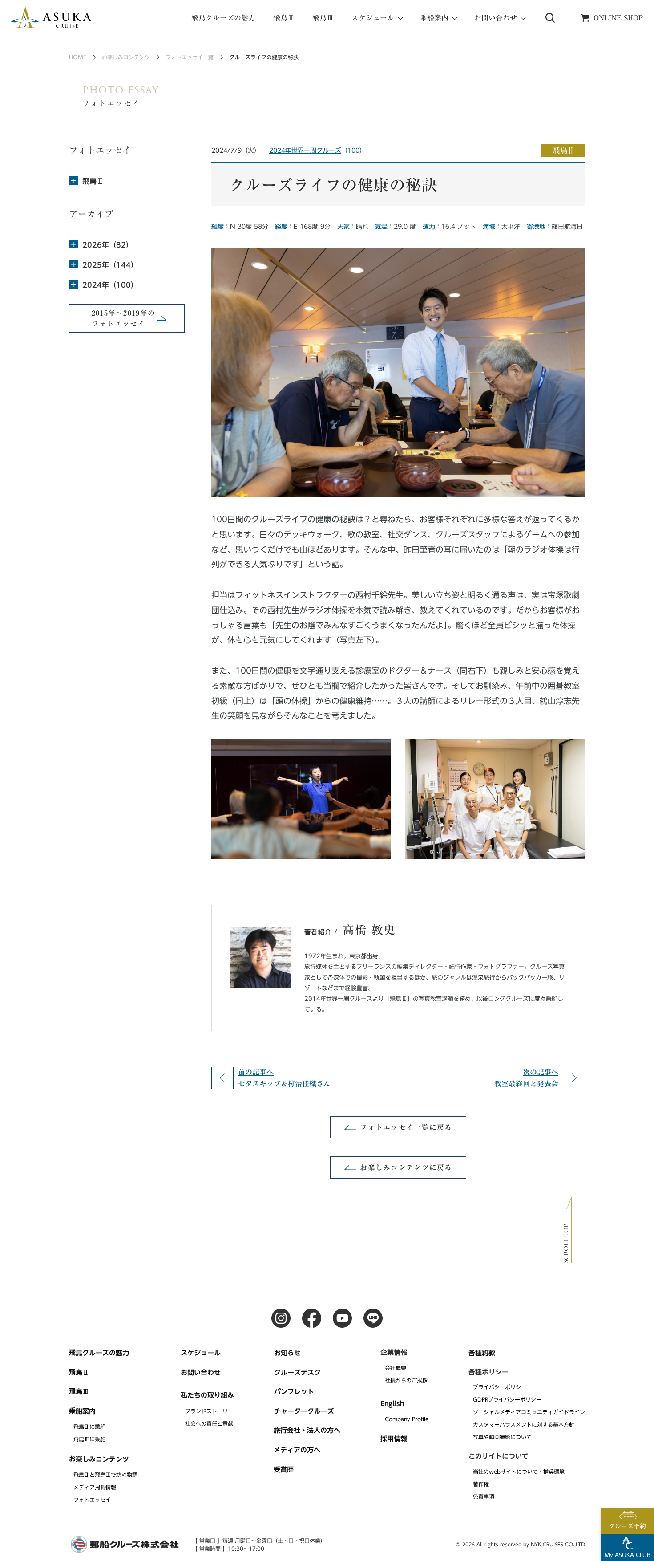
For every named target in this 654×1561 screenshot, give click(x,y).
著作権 (481, 1484)
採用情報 (393, 1438)
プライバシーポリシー (499, 1387)
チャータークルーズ (304, 1411)
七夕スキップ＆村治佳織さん (284, 1078)
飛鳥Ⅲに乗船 (89, 1439)
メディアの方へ (297, 1450)
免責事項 (483, 1496)
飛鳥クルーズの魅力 (223, 17)
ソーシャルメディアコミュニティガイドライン (529, 1412)
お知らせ (287, 1353)
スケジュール (201, 1353)
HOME (77, 57)
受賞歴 (284, 1469)
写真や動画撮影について (502, 1437)
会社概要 (395, 1367)
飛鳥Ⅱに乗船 (89, 1426)
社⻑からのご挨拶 (406, 1380)
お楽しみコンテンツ (126, 57)
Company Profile (406, 1419)
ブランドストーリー (209, 1410)
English (392, 1403)
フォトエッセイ (92, 1499)
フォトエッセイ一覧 (190, 57)
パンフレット (294, 1391)
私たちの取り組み (207, 1395)
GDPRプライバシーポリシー (507, 1399)
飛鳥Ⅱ (284, 17)
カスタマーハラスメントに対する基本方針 (523, 1424)
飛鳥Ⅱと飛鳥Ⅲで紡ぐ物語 (105, 1474)
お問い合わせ (201, 1372)
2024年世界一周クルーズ (305, 150)
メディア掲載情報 (94, 1487)
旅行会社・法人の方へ (307, 1430)
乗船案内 (82, 1410)
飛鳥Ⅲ (323, 17)
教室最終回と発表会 (526, 1078)
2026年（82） (107, 244)
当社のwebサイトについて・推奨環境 (519, 1471)
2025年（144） (110, 264)
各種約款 (481, 1353)
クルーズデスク (297, 1372)
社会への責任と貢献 (209, 1423)
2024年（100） (110, 285)
